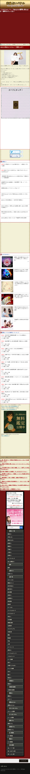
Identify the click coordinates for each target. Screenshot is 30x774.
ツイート (16, 152)
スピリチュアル (11, 628)
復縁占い (10, 546)
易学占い (10, 650)
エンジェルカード (12, 610)
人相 (9, 644)
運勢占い (10, 696)
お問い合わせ (4, 766)
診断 (9, 567)
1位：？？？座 (11, 748)
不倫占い (10, 549)
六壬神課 (10, 619)
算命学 (9, 604)
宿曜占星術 (10, 622)
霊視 (9, 635)
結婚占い (10, 543)
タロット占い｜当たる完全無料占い (10, 406)
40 (21, 152)
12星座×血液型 (11, 689)
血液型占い (10, 598)
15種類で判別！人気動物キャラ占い (11, 489)
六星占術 (10, 631)
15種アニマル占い (12, 665)
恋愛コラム (10, 723)
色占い (9, 662)
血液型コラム (11, 729)
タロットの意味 (11, 711)
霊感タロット (11, 583)
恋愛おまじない (11, 705)
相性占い (10, 534)
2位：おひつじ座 (11, 751)
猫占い (9, 674)
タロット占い (11, 579)
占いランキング (11, 558)
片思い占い (10, 537)
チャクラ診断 (11, 668)
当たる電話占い (5, 435)
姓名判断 (10, 592)
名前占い (10, 595)
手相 (9, 641)
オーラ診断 (10, 659)
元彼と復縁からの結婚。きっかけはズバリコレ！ (14, 471)
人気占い (10, 552)
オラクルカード (11, 613)
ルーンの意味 (11, 717)
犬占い (9, 671)
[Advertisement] (15, 28)
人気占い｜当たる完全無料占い (9, 409)
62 (21, 155)
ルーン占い (10, 607)
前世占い (10, 677)
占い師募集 (10, 741)
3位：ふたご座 (11, 754)
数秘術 (9, 638)
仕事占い (10, 555)
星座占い (10, 683)
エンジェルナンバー (12, 653)
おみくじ (10, 699)
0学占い (9, 616)
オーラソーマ (11, 647)
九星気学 (10, 625)
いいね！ (16, 156)
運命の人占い (11, 540)
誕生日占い (10, 589)
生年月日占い (11, 586)
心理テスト (10, 573)
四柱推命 (10, 601)
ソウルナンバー (11, 656)
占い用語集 (10, 735)
